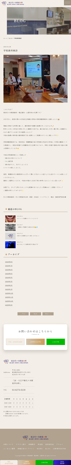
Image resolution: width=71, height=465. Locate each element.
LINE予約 (55, 342)
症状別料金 (49, 444)
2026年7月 (8, 266)
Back (35, 314)
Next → (48, 314)
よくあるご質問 (9, 449)
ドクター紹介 (21, 444)
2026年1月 (8, 289)
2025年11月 (9, 297)
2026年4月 (8, 277)
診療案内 (32, 444)
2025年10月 (9, 301)
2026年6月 (9, 270)
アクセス (59, 444)
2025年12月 (9, 293)
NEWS (40, 449)
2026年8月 (9, 262)
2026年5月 (8, 274)
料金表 (40, 444)
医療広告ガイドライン (26, 449)
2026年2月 (8, 285)
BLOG (47, 449)
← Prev (23, 314)
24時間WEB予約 (35, 342)
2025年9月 (8, 305)
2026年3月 (8, 281)
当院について (8, 444)
